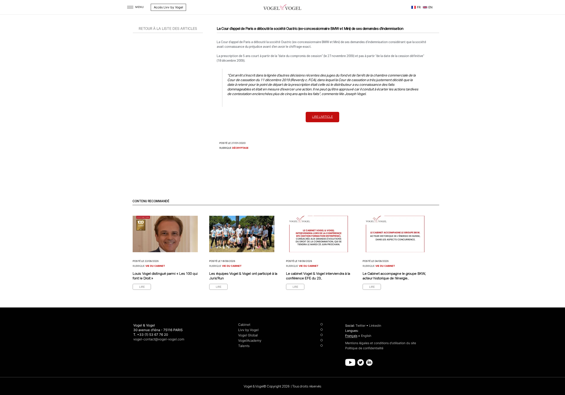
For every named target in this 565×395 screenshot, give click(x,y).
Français (351, 336)
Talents (244, 346)
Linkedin (375, 325)
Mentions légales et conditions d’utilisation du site (380, 343)
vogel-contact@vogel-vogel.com (158, 339)
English (366, 336)
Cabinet (244, 324)
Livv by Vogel (248, 330)
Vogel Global (248, 335)
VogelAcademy (249, 340)
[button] (188, 7)
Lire (142, 287)
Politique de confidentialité (364, 348)
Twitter (360, 325)
